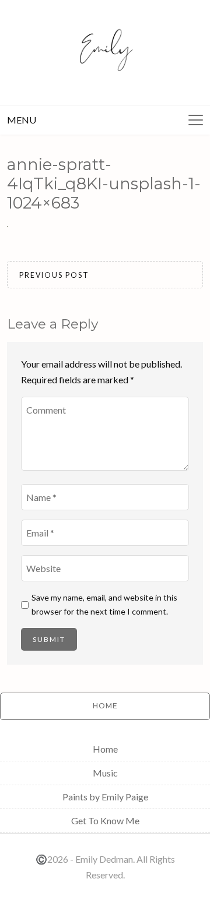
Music (105, 772)
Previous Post (54, 275)
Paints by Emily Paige (105, 796)
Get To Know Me (105, 820)
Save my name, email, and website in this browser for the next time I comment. (104, 604)
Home (105, 748)
